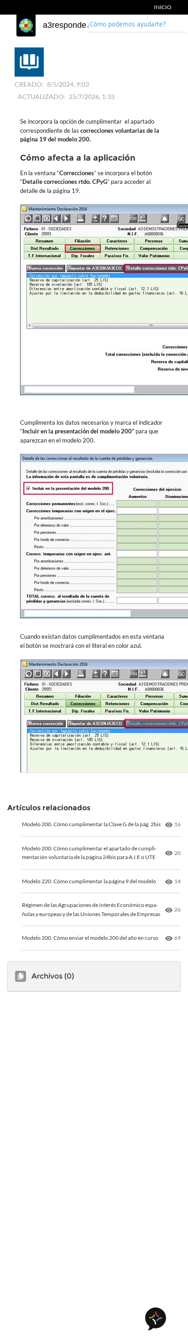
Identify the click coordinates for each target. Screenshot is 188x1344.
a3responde (64, 25)
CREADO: (29, 84)
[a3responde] (26, 25)
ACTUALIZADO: (41, 96)
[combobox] (137, 25)
